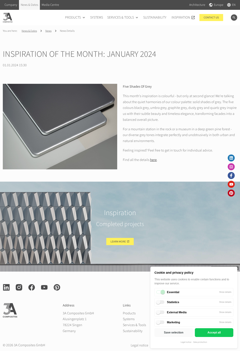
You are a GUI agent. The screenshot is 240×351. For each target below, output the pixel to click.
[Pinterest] (231, 193)
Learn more (118, 242)
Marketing (173, 322)
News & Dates (29, 31)
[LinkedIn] (231, 157)
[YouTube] (231, 184)
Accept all (214, 332)
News (48, 31)
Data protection (200, 342)
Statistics (173, 302)
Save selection (173, 332)
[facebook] (231, 175)
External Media (177, 312)
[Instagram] (231, 166)
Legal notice (186, 342)
